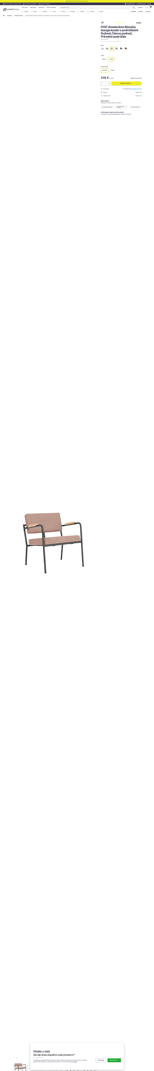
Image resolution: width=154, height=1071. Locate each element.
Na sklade (133, 11)
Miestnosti (33, 7)
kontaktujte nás (136, 88)
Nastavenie (101, 1060)
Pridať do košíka (125, 83)
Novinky (141, 11)
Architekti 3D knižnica (141, 3)
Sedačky (44, 11)
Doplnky (82, 11)
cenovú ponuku (114, 114)
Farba (102, 45)
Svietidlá (72, 11)
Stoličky (26, 11)
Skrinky (63, 11)
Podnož (102, 55)
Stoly (54, 11)
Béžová (104, 59)
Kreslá (35, 11)
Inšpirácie (41, 7)
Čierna (112, 70)
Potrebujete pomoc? (130, 3)
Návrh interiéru (51, 7)
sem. (75, 1062)
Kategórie (25, 7)
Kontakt (149, 3)
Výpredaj (148, 11)
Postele (92, 11)
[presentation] (17, 1058)
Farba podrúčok (104, 66)
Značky (101, 11)
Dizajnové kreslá (19, 15)
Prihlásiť (140, 7)
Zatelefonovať (136, 107)
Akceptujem (113, 1060)
